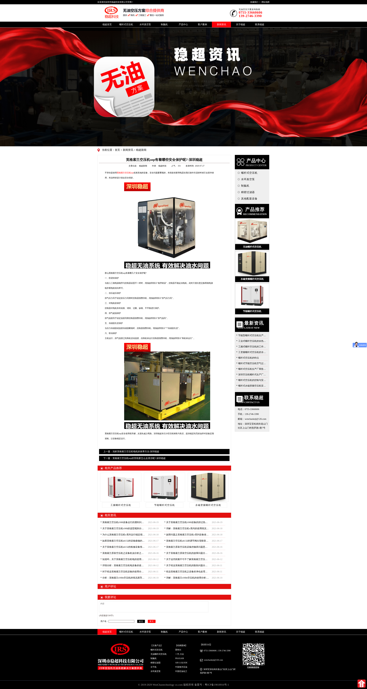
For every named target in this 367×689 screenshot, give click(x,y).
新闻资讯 (127, 149)
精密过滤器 (156, 663)
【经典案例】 (181, 645)
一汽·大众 (179, 654)
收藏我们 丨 (255, 2)
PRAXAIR (179, 658)
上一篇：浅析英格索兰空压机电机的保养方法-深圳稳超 (131, 451)
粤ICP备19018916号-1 (217, 684)
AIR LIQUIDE (181, 663)
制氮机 (154, 658)
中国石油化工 (181, 671)
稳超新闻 (140, 149)
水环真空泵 (156, 671)
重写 (152, 621)
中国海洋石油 (181, 667)
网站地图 (265, 2)
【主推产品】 (157, 645)
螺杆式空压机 (157, 650)
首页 (118, 149)
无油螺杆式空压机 (159, 654)
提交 (141, 621)
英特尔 (178, 650)
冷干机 (154, 667)
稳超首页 (107, 24)
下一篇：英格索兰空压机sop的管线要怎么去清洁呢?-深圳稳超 (134, 458)
